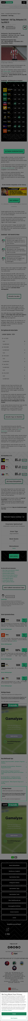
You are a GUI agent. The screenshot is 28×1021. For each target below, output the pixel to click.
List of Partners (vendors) (7, 1010)
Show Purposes (14, 1018)
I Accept (14, 1013)
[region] (14, 1006)
